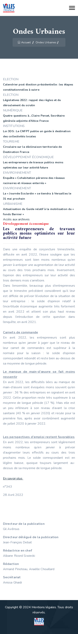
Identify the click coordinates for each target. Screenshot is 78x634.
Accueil (26, 42)
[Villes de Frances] (9, 8)
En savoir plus (13, 478)
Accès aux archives (16, 219)
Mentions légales (44, 607)
